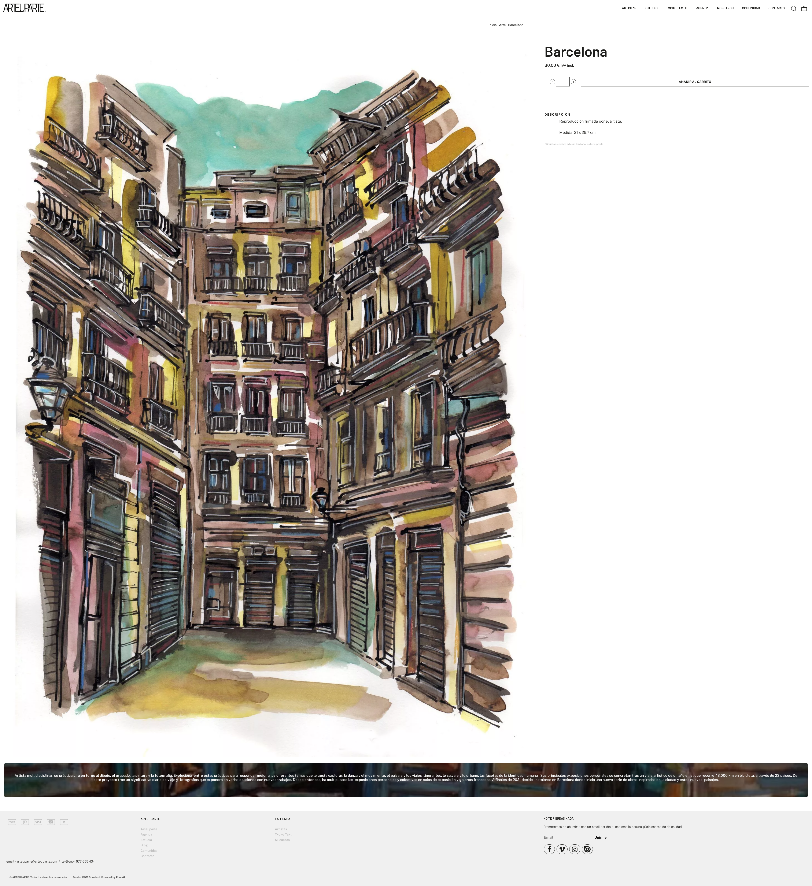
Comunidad (149, 850)
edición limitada (576, 144)
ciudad (561, 144)
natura (591, 144)
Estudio (146, 840)
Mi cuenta (282, 840)
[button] (552, 81)
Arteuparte (149, 829)
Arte (502, 25)
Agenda (146, 834)
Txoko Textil (284, 834)
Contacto (147, 856)
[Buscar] (794, 7)
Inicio (493, 25)
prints (599, 144)
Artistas (281, 829)
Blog (144, 845)
